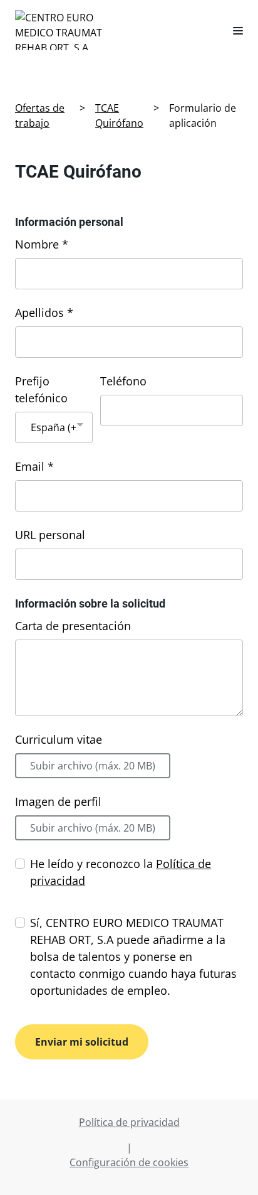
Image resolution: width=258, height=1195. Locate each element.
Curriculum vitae (58, 739)
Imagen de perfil (58, 801)
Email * (34, 466)
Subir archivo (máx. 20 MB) (92, 766)
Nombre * (41, 244)
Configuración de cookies (129, 1162)
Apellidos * (44, 312)
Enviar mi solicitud (81, 1042)
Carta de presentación (73, 625)
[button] (233, 30)
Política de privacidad (129, 1122)
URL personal (50, 534)
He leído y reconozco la (120, 872)
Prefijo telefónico (41, 389)
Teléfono (123, 381)
